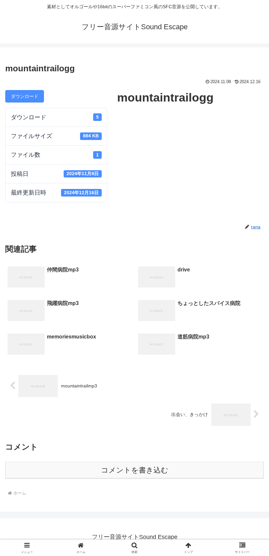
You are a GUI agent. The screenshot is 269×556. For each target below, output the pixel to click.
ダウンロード (24, 96)
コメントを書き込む (134, 470)
